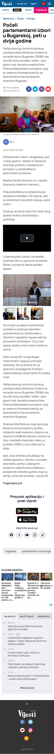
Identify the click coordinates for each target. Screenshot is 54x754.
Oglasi (34, 3)
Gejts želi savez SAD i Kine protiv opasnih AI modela (25, 628)
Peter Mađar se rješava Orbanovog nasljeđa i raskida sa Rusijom (26, 666)
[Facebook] (11, 535)
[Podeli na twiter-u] (35, 89)
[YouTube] (27, 535)
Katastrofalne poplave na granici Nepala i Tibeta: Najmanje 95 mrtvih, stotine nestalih (27, 641)
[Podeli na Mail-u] (48, 89)
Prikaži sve (27, 688)
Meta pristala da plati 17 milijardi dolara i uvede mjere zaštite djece (28, 677)
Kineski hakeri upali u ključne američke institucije (23, 654)
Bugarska (11, 551)
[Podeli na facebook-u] (29, 89)
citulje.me (22, 3)
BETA (12, 142)
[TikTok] (42, 535)
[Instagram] (35, 535)
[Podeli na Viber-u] (42, 89)
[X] (19, 535)
